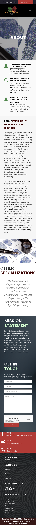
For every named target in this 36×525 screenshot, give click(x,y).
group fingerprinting (14, 209)
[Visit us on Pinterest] (10, 488)
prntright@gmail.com (14, 443)
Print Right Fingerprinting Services (15, 133)
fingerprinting (24, 135)
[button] (30, 10)
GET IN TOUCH (25, 2)
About (7, 469)
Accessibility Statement (18, 524)
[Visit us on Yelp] (14, 488)
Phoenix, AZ (9, 140)
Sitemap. (28, 521)
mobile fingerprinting (11, 154)
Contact (8, 478)
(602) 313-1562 (10, 2)
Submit (11, 424)
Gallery (7, 474)
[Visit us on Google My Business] (6, 488)
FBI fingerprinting (10, 193)
